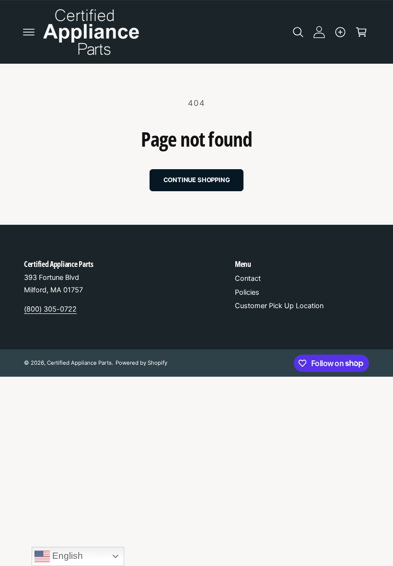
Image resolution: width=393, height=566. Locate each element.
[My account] (319, 32)
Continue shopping (196, 180)
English (66, 556)
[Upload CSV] (340, 32)
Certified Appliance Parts (79, 362)
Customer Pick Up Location (279, 305)
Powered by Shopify (141, 362)
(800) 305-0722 (50, 309)
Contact (248, 278)
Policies (247, 292)
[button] (28, 32)
